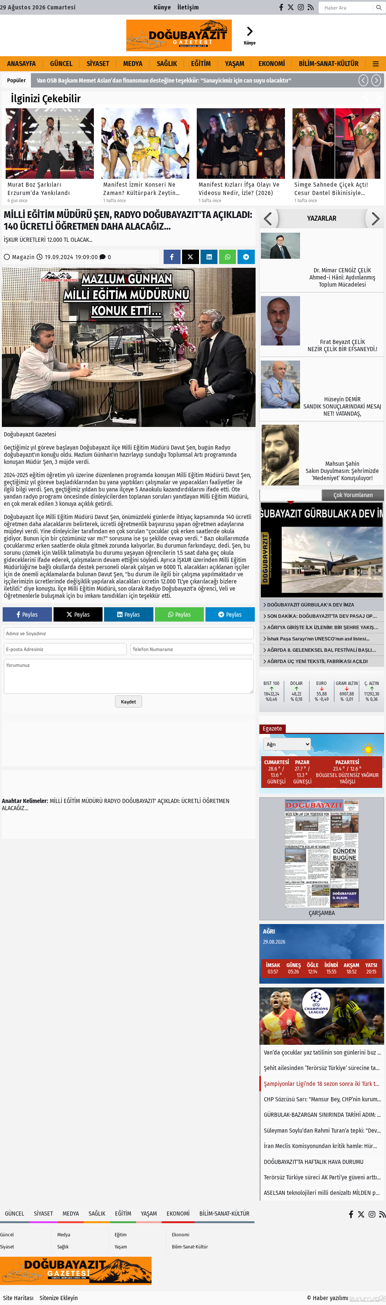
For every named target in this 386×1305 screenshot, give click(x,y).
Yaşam (234, 64)
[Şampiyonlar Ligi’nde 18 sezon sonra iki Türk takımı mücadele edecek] (321, 1016)
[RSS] (311, 7)
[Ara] (378, 7)
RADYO (112, 800)
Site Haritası (18, 1298)
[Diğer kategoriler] (376, 63)
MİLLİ (56, 800)
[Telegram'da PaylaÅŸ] (246, 257)
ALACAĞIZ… (15, 808)
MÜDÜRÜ (92, 800)
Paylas (30, 614)
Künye (162, 7)
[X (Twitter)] (291, 7)
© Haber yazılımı (328, 1298)
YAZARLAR (321, 218)
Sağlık (167, 64)
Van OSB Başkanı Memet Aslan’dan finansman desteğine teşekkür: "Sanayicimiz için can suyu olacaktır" (164, 80)
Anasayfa (21, 64)
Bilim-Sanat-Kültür (328, 64)
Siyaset (98, 64)
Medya (132, 64)
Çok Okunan (290, 495)
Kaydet (128, 701)
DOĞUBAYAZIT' (139, 800)
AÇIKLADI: (169, 800)
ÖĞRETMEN (216, 800)
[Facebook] (281, 7)
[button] (363, 80)
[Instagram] (301, 7)
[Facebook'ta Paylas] (172, 257)
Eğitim (201, 64)
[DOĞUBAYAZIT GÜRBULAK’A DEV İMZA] (321, 550)
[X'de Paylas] (190, 257)
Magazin (23, 257)
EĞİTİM (72, 800)
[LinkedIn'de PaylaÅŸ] (209, 257)
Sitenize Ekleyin (59, 1298)
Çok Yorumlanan (353, 495)
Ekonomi (272, 64)
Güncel (61, 64)
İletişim (188, 7)
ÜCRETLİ (191, 800)
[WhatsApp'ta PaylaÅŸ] (227, 257)
